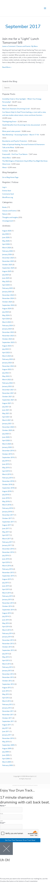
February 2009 (7, 765)
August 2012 (6, 687)
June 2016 (5, 559)
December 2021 (8, 390)
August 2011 (6, 725)
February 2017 (7, 542)
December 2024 (8, 295)
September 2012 (8, 684)
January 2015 (7, 599)
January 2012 (7, 708)
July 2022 (5, 373)
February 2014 (7, 633)
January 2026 (7, 254)
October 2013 (7, 647)
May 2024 (5, 315)
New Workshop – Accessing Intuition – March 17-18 (20, 135)
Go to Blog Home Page (10, 177)
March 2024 (6, 322)
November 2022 (8, 366)
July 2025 (5, 275)
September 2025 (8, 268)
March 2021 (6, 420)
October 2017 (7, 518)
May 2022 (5, 376)
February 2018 (7, 508)
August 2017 (6, 525)
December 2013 (8, 640)
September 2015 (8, 576)
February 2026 (7, 251)
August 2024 (6, 308)
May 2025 (5, 281)
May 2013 (5, 657)
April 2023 (6, 352)
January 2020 (7, 447)
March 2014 (6, 630)
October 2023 (7, 339)
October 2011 (7, 718)
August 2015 (6, 579)
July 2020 (5, 434)
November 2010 (8, 738)
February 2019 (7, 478)
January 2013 (7, 670)
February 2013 (7, 667)
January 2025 (7, 292)
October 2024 (7, 302)
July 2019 (5, 461)
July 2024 (5, 312)
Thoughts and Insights (10, 217)
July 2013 (5, 654)
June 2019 (5, 464)
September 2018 (8, 488)
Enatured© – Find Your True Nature (14, 154)
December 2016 (8, 549)
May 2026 (5, 241)
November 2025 (8, 261)
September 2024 (8, 305)
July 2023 (5, 349)
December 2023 (8, 332)
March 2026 (6, 247)
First (1, 813)
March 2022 (6, 379)
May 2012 (5, 694)
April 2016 (6, 562)
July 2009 (5, 752)
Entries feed (6, 191)
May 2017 (5, 532)
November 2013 (8, 643)
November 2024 (8, 298)
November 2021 (8, 393)
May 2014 (5, 623)
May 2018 (5, 501)
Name (3, 806)
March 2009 (6, 762)
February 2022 (7, 383)
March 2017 (6, 539)
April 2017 (6, 535)
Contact (5, 151)
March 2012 (6, 701)
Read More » (6, 67)
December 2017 (8, 515)
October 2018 (7, 484)
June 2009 (5, 755)
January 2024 (7, 329)
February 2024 (7, 325)
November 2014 (8, 603)
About (4, 167)
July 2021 (5, 407)
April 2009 (6, 759)
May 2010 (5, 742)
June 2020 (5, 437)
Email (2, 823)
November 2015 (8, 572)
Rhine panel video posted (11, 131)
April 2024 (6, 319)
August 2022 (6, 369)
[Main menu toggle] (45, 8)
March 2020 (6, 444)
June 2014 (5, 620)
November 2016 (8, 552)
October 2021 (7, 396)
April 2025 (6, 285)
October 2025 (7, 264)
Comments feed (8, 194)
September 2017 (8, 522)
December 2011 (8, 711)
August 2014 (6, 613)
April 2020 (6, 440)
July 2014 (5, 616)
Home (4, 105)
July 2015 (5, 583)
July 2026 (5, 234)
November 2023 (8, 336)
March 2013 (6, 664)
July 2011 (5, 728)
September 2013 (8, 650)
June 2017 (5, 528)
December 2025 (8, 258)
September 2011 (8, 721)
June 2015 (5, 586)
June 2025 (5, 278)
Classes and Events (23, 46)
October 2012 (7, 681)
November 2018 (8, 481)
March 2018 (6, 505)
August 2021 (6, 403)
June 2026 (5, 237)
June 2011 (5, 731)
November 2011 (8, 714)
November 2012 (8, 677)
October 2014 (7, 606)
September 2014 (8, 610)
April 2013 (6, 660)
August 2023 (6, 346)
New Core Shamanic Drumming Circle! (16, 109)
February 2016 (7, 569)
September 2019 (8, 457)
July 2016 (5, 555)
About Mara (6, 158)
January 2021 (7, 423)
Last (1, 821)
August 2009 (6, 748)
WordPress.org (7, 197)
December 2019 (8, 450)
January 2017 (7, 545)
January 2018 (7, 511)
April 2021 (6, 417)
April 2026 (6, 244)
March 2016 (6, 566)
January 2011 (7, 735)
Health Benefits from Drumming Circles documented (21, 125)
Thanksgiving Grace (9, 121)
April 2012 (6, 698)
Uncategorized (7, 221)
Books (4, 207)
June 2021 (5, 410)
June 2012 (5, 691)
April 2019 (6, 471)
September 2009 (8, 745)
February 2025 (7, 288)
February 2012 (7, 704)
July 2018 (5, 494)
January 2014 (7, 637)
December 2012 (8, 674)
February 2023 (7, 359)
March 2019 (6, 474)
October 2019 (7, 454)
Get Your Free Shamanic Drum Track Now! (20, 840)
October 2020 (7, 430)
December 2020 (8, 427)
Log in (4, 187)
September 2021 (8, 400)
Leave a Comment (8, 46)
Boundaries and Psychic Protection (14, 141)
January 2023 (7, 363)
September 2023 (8, 342)
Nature (4, 214)
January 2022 (7, 386)
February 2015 (7, 596)
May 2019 (5, 467)
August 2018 (6, 491)
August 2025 (6, 271)
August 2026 (6, 231)
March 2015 (6, 593)
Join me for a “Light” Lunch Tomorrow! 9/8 (20, 41)
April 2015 (6, 589)
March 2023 (6, 356)
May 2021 (5, 413)
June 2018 (5, 498)
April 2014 (6, 626)
